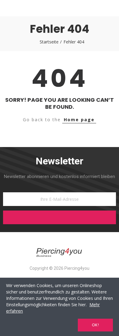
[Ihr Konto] (110, 8)
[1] (59, 217)
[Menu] (8, 8)
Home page (79, 119)
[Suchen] (19, 8)
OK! (95, 325)
